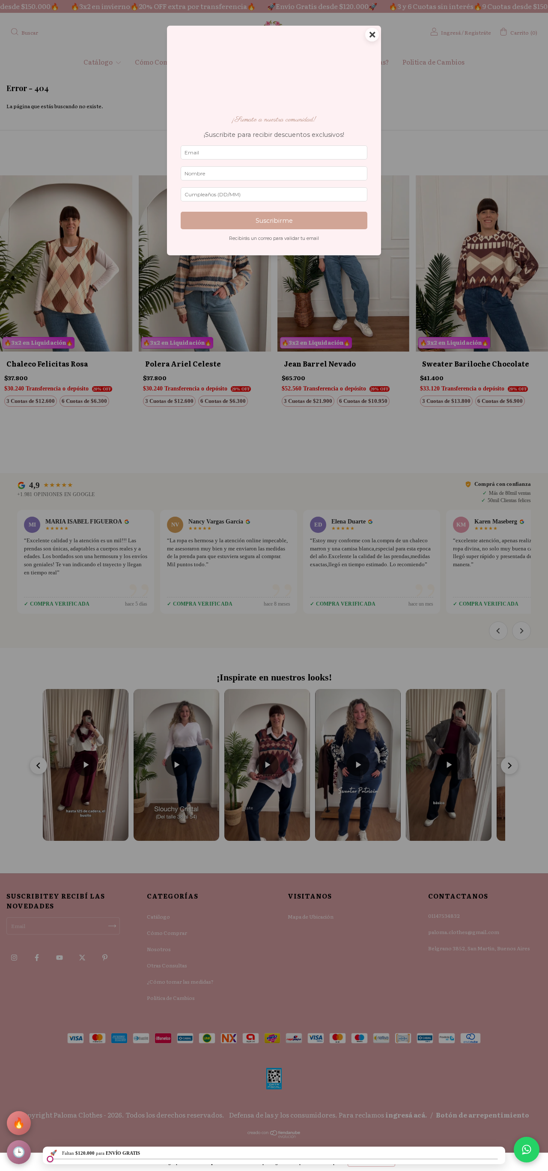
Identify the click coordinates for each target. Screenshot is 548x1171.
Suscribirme (274, 221)
